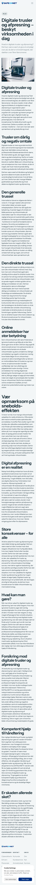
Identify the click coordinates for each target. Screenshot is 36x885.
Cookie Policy (8, 875)
